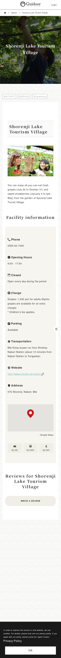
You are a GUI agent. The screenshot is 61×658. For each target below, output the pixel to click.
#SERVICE (24, 96)
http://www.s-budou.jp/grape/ (24, 374)
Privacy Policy (12, 641)
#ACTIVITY (9, 96)
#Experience (40, 96)
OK (30, 650)
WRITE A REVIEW (30, 501)
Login (54, 4)
